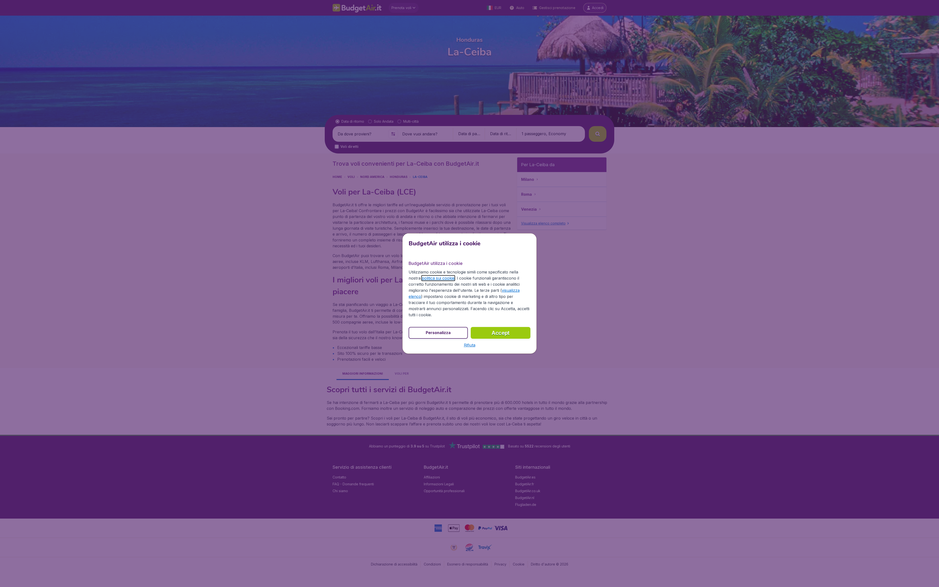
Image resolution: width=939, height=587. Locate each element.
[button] (469, 345)
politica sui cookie (438, 278)
